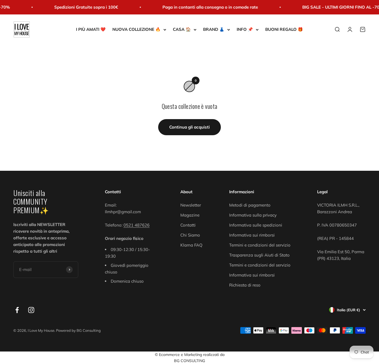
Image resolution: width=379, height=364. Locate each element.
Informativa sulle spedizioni (255, 225)
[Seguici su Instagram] (31, 310)
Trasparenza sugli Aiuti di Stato (259, 255)
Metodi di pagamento (250, 205)
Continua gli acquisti (189, 127)
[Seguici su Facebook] (17, 310)
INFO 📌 (245, 29)
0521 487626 (136, 225)
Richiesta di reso (245, 285)
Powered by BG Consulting (78, 330)
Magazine (189, 215)
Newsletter (190, 205)
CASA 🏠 (182, 29)
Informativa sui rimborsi (252, 235)
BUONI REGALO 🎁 (284, 29)
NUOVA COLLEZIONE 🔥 (136, 29)
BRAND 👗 (213, 29)
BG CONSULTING (189, 360)
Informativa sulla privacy (253, 215)
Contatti (188, 225)
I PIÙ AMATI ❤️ (91, 29)
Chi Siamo (190, 235)
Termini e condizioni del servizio (259, 245)
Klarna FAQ (191, 245)
